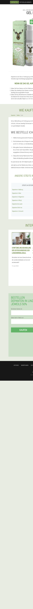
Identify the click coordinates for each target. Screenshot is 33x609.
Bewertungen (24, 365)
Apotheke (16, 365)
